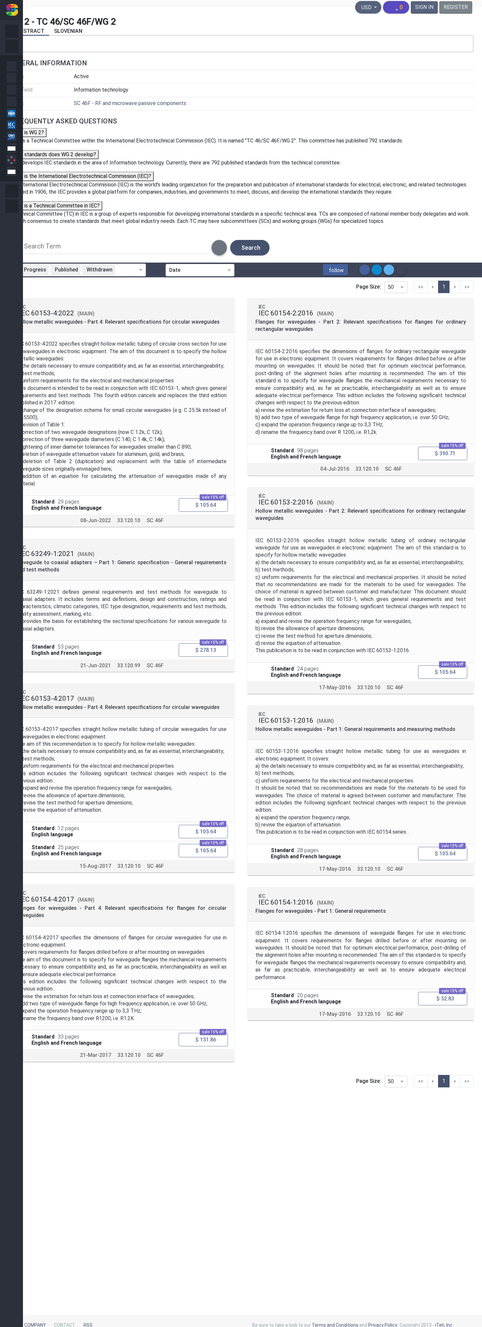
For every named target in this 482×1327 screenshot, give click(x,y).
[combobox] (128, 270)
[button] (335, 269)
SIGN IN (424, 7)
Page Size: (368, 287)
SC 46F (155, 520)
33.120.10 (128, 520)
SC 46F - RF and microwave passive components (130, 103)
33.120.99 (128, 665)
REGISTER (456, 7)
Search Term (42, 246)
